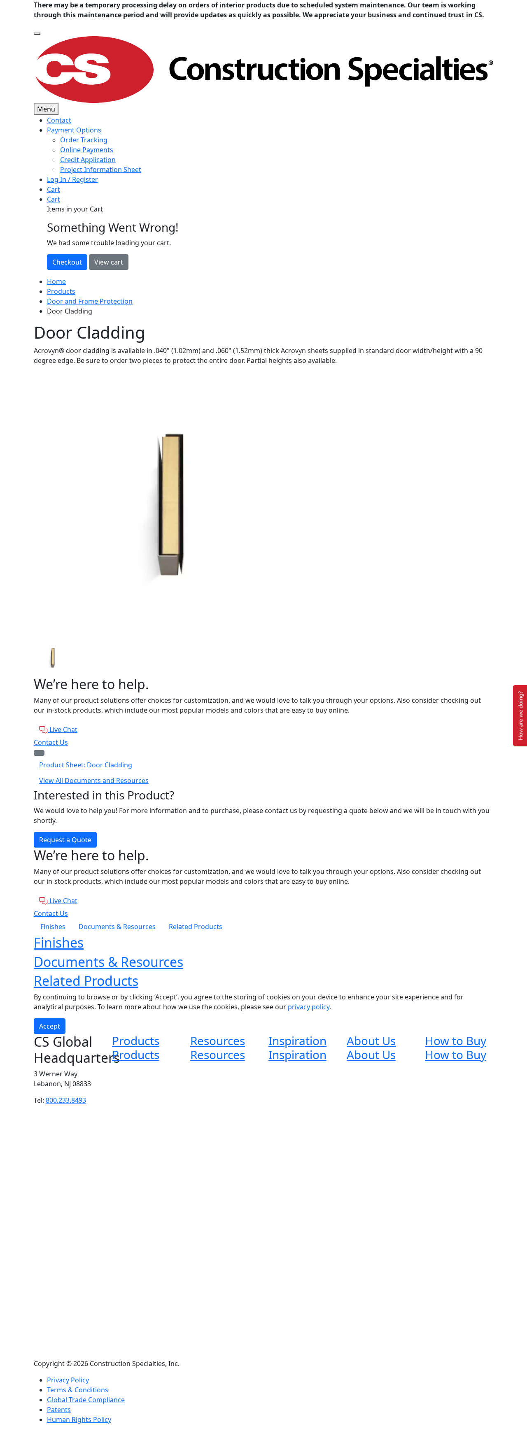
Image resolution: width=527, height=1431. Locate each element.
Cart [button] (53, 199)
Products (61, 291)
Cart (53, 189)
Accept (49, 1026)
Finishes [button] (59, 942)
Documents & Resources (117, 926)
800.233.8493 (66, 1100)
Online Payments (86, 149)
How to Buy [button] (455, 1040)
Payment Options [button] (74, 130)
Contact (59, 120)
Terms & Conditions (77, 1389)
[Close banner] (37, 34)
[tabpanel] (263, 505)
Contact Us (51, 742)
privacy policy (308, 1006)
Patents (59, 1409)
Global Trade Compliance (86, 1399)
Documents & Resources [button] (108, 962)
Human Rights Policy (79, 1419)
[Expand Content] (39, 753)
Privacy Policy (68, 1380)
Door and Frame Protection (90, 301)
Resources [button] (217, 1040)
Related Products (195, 926)
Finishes (52, 926)
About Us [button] (371, 1040)
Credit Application (88, 159)
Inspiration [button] (297, 1040)
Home (56, 281)
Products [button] (135, 1040)
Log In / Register (72, 179)
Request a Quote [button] (65, 839)
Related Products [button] (86, 981)
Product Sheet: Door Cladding (85, 764)
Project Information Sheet (100, 169)
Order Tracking (83, 139)
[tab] (263, 657)
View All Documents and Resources (94, 780)
